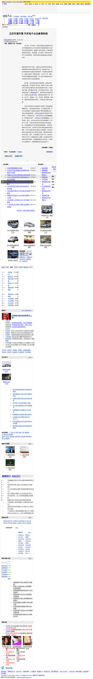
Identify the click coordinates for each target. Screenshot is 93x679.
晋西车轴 (4, 568)
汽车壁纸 (5, 27)
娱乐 (36, 4)
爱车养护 (45, 18)
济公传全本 (23, 626)
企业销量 (8, 347)
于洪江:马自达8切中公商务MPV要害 (22, 330)
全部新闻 (86, 671)
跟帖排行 (16, 476)
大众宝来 (11, 303)
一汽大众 (12, 432)
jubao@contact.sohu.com (24, 677)
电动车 (6, 434)
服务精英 (8, 339)
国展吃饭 (45, 177)
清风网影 (16, 410)
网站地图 (79, 671)
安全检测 (21, 352)
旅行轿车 (23, 259)
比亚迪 (23, 436)
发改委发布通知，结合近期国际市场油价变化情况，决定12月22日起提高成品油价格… (22, 325)
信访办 (4, 352)
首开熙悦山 (21, 549)
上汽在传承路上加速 (24, 403)
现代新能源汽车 (18, 421)
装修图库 (29, 523)
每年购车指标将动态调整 (21, 426)
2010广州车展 (25, 310)
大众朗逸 (11, 298)
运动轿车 (25, 261)
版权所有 (42, 675)
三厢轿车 (29, 257)
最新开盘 (10, 521)
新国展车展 (45, 195)
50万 (20, 255)
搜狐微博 (13, 151)
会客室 (7, 332)
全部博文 (4, 673)
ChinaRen (8, 2)
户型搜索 (15, 521)
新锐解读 (23, 633)
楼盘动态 (5, 523)
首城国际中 (21, 551)
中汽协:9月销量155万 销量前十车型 (23, 343)
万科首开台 (28, 547)
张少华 (15, 405)
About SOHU (64, 671)
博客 (78, 4)
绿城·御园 (20, 553)
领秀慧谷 (27, 535)
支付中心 (19, 671)
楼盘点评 (24, 521)
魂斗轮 (9, 352)
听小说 (8, 629)
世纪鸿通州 (28, 545)
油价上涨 (21, 432)
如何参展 (45, 168)
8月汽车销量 (22, 345)
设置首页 (4, 671)
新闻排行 (6, 476)
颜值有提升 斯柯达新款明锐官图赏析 (19, 500)
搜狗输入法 (11, 671)
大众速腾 (11, 301)
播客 (69, 4)
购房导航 (10, 523)
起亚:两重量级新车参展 (14, 168)
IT (46, 4)
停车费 (28, 436)
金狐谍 (15, 352)
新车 (24, 85)
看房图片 (15, 523)
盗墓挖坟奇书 (25, 629)
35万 (30, 253)
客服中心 (40, 671)
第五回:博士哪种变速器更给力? (22, 336)
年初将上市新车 (13, 260)
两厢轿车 (22, 257)
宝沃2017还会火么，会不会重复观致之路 (20, 513)
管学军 (15, 403)
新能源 (34, 92)
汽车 (49, 4)
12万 (20, 253)
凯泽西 (10, 434)
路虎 (3, 436)
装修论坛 (24, 523)
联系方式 (47, 671)
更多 (9, 579)
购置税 (34, 25)
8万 (31, 251)
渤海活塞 (4, 576)
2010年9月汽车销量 (11, 345)
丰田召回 (17, 436)
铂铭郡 (27, 543)
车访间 (7, 330)
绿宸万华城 (28, 539)
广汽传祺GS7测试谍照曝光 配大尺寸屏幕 (20, 511)
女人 (61, 4)
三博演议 (8, 336)
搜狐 (3, 2)
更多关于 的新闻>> (26, 210)
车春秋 (7, 334)
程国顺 (15, 414)
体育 (30, 4)
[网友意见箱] (6, 670)
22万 (27, 253)
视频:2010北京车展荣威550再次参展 (18, 175)
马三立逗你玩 (15, 626)
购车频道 (23, 16)
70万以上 (25, 255)
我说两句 (88, 4)
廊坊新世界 (21, 545)
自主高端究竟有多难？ (25, 414)
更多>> (34, 15)
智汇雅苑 (20, 547)
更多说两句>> (54, 169)
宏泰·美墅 (20, 543)
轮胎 (45, 55)
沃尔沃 (7, 436)
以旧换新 (7, 438)
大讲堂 (7, 320)
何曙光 (15, 398)
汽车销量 (8, 343)
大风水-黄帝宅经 (14, 633)
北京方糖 (20, 537)
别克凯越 (11, 305)
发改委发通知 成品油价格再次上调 (22, 334)
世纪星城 (27, 549)
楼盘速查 (5, 521)
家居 (57, 4)
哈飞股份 (4, 570)
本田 (16, 432)
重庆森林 (16, 394)
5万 (28, 251)
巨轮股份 (4, 572)
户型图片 (19, 523)
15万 (24, 253)
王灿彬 (15, 417)
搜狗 (5, 4)
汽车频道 (16, 16)
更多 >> (53, 204)
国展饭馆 (45, 170)
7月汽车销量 (31, 345)
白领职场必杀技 (16, 629)
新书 (7, 633)
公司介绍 (72, 671)
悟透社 (20, 350)
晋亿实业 (4, 565)
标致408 (10, 276)
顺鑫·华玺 (27, 551)
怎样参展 (45, 179)
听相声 (8, 626)
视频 (65, 4)
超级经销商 (27, 350)
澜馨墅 (27, 537)
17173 (14, 2)
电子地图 (19, 521)
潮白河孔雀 (21, 539)
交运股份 (4, 574)
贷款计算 (29, 521)
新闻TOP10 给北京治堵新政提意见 (22, 332)
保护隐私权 (54, 671)
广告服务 (33, 671)
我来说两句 (8, 40)
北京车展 (39, 113)
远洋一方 (27, 553)
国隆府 (20, 541)
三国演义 (13, 635)
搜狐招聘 (26, 671)
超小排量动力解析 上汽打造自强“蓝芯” (19, 493)
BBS (82, 4)
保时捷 (12, 436)
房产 (53, 4)
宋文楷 (15, 389)
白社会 (20, 151)
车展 (46, 45)
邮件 (73, 4)
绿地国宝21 (21, 535)
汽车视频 (28, 352)
